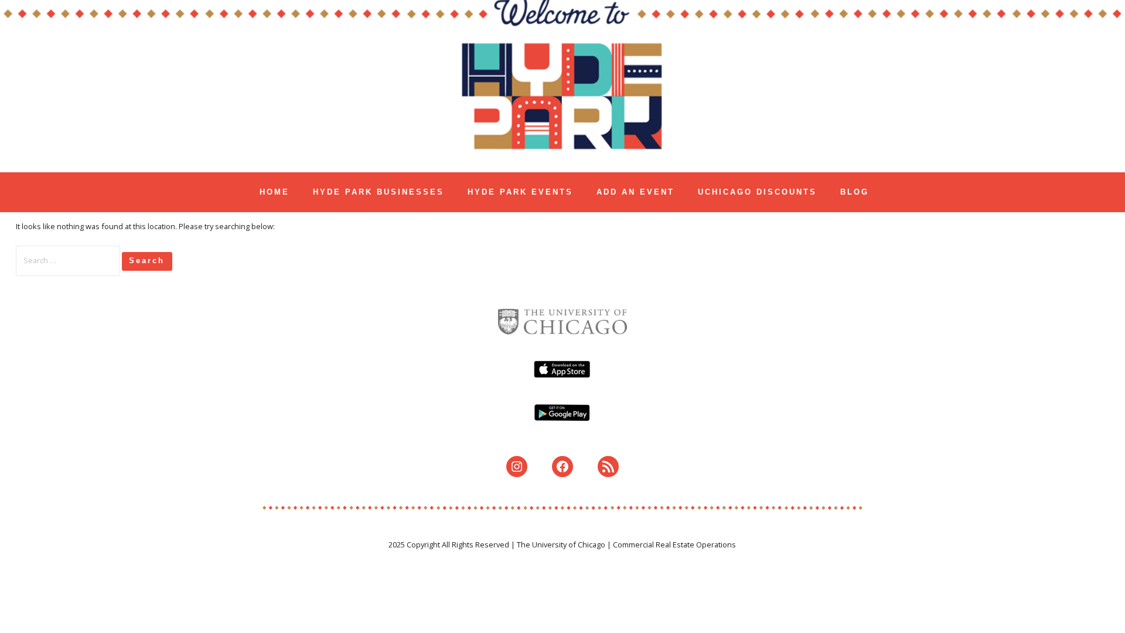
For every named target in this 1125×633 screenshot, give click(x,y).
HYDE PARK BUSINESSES (378, 192)
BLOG (854, 192)
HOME (274, 192)
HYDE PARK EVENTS (520, 192)
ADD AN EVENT (635, 192)
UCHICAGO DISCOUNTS (757, 192)
